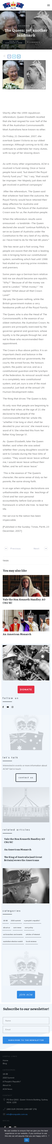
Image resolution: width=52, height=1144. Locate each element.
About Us (6, 928)
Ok (26, 1140)
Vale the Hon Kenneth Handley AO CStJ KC (26, 591)
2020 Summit (16, 921)
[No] (48, 1135)
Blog (5, 1063)
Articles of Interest (33, 934)
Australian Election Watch (13, 941)
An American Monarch (26, 624)
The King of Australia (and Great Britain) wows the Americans (26, 858)
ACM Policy (29, 928)
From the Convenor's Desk (13, 42)
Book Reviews (31, 941)
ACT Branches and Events (12, 934)
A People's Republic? (32, 921)
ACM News (17, 928)
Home (5, 1060)
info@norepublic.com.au (17, 1114)
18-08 (5, 921)
